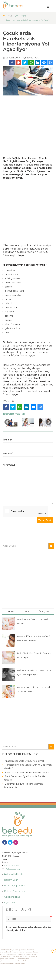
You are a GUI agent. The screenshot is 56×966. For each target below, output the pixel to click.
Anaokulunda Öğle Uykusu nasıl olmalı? (25, 761)
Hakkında (13, 874)
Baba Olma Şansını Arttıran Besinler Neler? (27, 772)
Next (49, 422)
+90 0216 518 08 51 (12, 866)
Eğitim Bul (9, 902)
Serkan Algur (19, 963)
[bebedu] (4, 16)
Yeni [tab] (27, 611)
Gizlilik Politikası (12, 897)
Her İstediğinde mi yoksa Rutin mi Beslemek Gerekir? (28, 766)
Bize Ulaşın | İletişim (14, 885)
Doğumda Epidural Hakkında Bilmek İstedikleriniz (23, 785)
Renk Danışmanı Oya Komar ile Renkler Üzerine (25, 778)
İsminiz (7, 439)
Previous (7, 422)
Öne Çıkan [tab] (44, 611)
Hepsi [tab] (11, 611)
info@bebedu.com (12, 869)
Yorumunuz (9, 465)
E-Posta (8, 453)
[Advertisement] (28, 127)
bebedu (29, 57)
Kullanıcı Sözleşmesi (14, 891)
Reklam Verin (11, 880)
